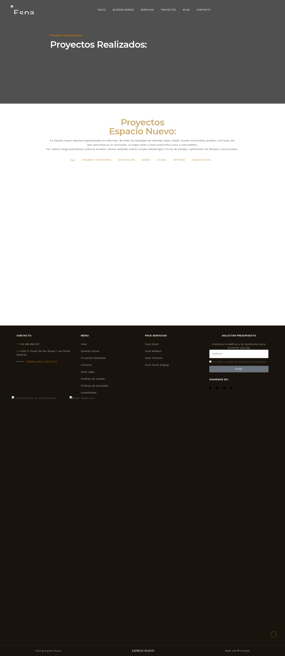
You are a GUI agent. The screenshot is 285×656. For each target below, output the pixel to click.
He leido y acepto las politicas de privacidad (239, 361)
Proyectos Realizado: (93, 358)
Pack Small (152, 344)
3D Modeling (126, 159)
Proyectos (168, 10)
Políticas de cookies (93, 378)
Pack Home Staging (157, 364)
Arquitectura (201, 159)
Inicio (102, 10)
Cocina (161, 159)
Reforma (179, 159)
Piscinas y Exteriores (96, 159)
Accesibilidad (88, 392)
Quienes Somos (123, 10)
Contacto (203, 10)
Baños (146, 159)
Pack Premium (154, 358)
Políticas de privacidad (94, 385)
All (73, 159)
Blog (186, 10)
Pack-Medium (153, 351)
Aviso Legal (88, 371)
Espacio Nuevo (63, 140)
